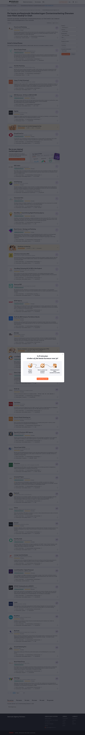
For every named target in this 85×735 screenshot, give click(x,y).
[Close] (62, 354)
